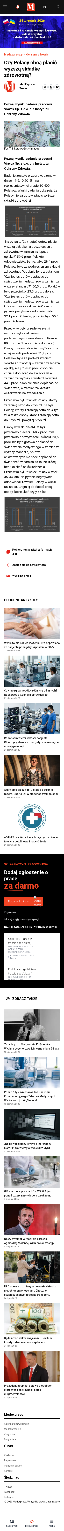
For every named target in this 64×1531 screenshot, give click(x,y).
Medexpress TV (12, 1429)
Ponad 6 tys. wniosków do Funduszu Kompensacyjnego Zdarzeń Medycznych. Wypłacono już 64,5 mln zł (30, 1096)
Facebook (9, 1492)
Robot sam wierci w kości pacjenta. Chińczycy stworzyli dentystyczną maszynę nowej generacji (31, 742)
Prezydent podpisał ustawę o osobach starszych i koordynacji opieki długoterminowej (28, 1390)
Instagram (9, 1497)
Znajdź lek (9, 1434)
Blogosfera (10, 1439)
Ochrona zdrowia (37, 54)
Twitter (8, 1486)
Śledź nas (11, 1477)
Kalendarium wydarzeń (16, 1423)
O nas (8, 1446)
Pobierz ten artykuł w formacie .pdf (32, 551)
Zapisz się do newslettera (29, 565)
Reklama (9, 1455)
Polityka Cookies (13, 1465)
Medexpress (13, 1414)
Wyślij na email (21, 576)
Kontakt (8, 1470)
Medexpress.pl (13, 54)
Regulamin (10, 912)
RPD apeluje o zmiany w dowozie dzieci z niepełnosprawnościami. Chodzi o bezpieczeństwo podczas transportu (30, 1290)
